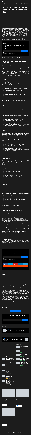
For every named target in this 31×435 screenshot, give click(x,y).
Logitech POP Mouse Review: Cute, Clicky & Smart (24, 359)
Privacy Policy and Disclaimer (19, 432)
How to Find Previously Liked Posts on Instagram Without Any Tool (15, 100)
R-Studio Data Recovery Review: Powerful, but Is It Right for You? (10, 381)
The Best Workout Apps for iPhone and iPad (21, 400)
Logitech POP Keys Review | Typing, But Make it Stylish (24, 355)
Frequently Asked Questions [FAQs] (12, 46)
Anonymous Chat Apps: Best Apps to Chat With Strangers (14, 205)
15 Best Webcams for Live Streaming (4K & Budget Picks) (24, 347)
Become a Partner (13, 432)
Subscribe (24, 50)
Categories (5, 3)
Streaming (4, 338)
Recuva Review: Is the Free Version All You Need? (10, 376)
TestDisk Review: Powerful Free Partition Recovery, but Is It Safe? (10, 365)
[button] (2, 1)
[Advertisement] (15, 20)
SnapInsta (21, 93)
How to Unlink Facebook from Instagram (11, 152)
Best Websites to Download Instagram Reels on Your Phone (16, 45)
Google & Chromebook (9, 398)
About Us (9, 432)
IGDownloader (22, 174)
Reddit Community (12, 303)
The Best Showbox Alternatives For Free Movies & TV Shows (12, 339)
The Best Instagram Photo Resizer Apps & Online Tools (13, 57)
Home (2, 3)
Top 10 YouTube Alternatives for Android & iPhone (8, 419)
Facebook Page (7, 303)
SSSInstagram (22, 145)
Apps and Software (10, 3)
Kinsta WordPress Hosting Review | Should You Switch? (24, 350)
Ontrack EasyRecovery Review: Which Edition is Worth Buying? (9, 371)
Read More (4, 404)
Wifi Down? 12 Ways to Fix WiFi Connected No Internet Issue (15, 330)
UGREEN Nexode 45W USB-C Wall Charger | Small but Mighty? (24, 363)
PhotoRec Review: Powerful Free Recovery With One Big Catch (10, 359)
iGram (20, 120)
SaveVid (21, 198)
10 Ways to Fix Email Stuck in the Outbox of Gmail (8, 400)
